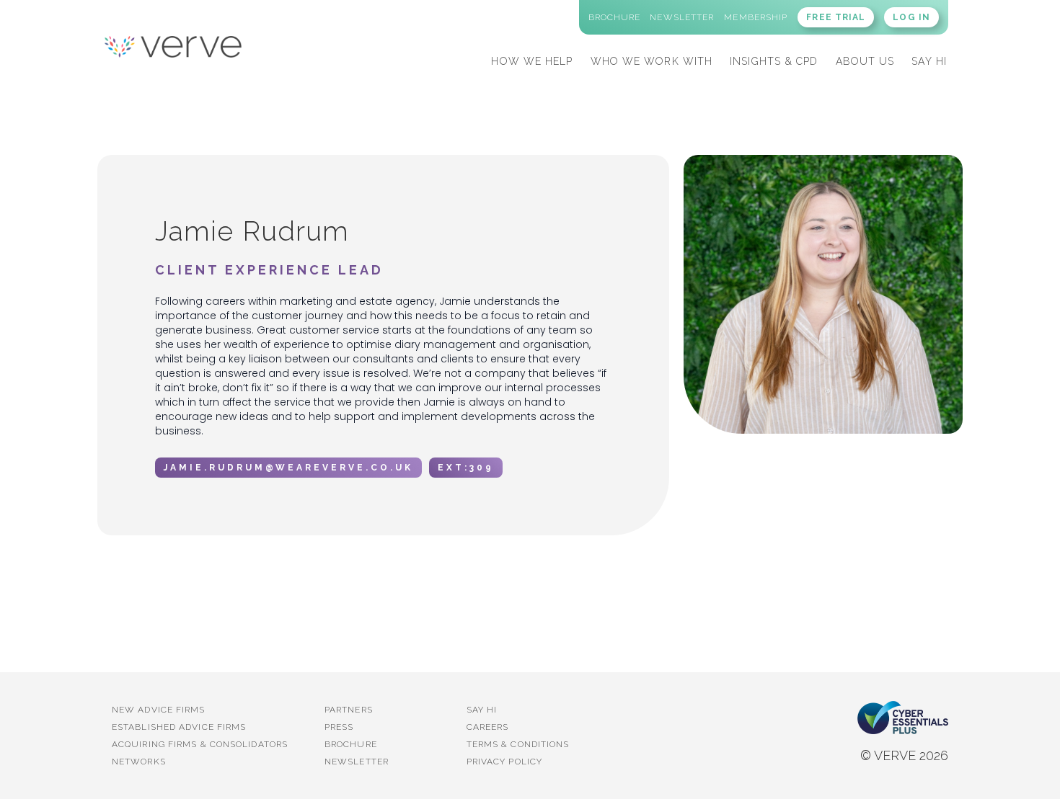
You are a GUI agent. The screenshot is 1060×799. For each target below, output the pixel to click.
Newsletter (356, 761)
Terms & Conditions (518, 744)
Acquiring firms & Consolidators (200, 744)
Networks (139, 761)
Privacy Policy (504, 761)
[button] (531, 59)
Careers (488, 727)
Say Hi (482, 710)
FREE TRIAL (835, 17)
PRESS (339, 727)
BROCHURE (350, 744)
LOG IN (911, 17)
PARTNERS (348, 710)
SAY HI (929, 61)
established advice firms (179, 727)
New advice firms (159, 710)
